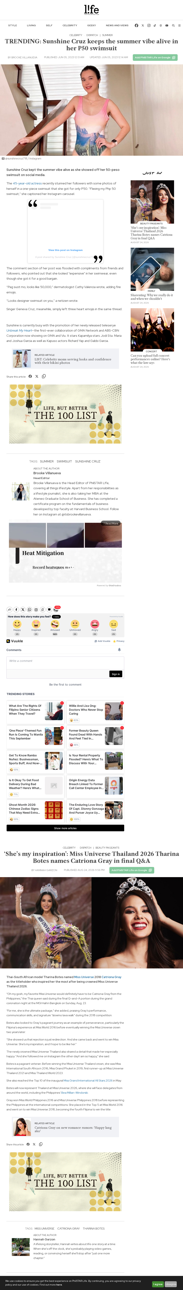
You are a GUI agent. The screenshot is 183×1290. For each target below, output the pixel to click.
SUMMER (47, 461)
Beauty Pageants (107, 847)
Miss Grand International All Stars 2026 (88, 1080)
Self (49, 25)
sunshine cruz (87, 461)
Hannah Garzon (46, 870)
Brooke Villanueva (24, 57)
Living (31, 25)
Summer (107, 35)
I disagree (171, 1284)
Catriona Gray (111, 977)
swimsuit (64, 461)
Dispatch (92, 35)
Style (12, 25)
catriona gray (68, 1228)
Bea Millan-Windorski (74, 1093)
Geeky (91, 25)
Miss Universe (84, 977)
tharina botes (94, 1228)
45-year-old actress (27, 183)
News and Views (117, 25)
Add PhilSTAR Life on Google (152, 57)
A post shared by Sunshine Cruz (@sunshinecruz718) (65, 257)
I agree (158, 1284)
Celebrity (70, 25)
